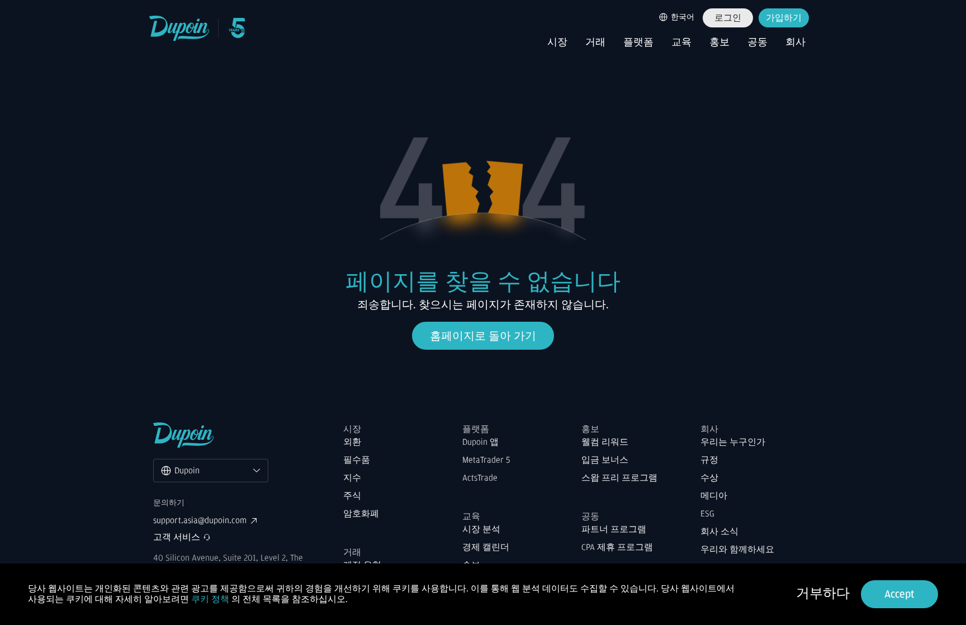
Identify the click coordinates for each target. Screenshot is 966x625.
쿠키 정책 (210, 599)
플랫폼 (638, 42)
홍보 (719, 42)
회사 (795, 42)
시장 (557, 42)
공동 (757, 42)
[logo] (179, 28)
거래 (595, 42)
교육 (681, 42)
